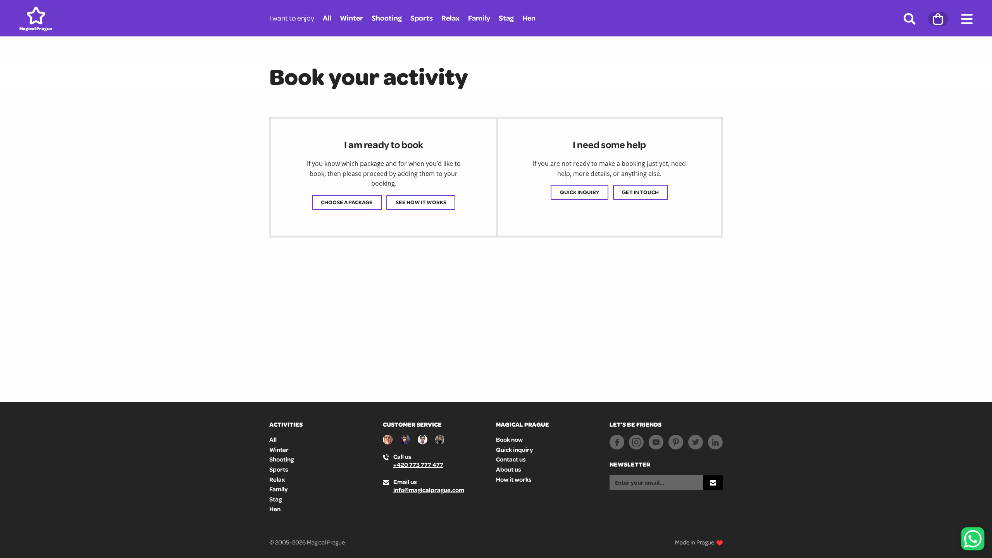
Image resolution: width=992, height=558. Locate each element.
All (327, 18)
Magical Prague (522, 424)
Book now (509, 439)
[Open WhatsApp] (973, 539)
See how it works (421, 202)
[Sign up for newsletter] (713, 482)
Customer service (412, 424)
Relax (450, 18)
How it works (514, 479)
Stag (506, 18)
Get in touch (640, 192)
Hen (529, 18)
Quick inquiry (579, 192)
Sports (421, 18)
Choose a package (347, 202)
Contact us (511, 459)
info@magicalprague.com (428, 490)
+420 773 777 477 (418, 464)
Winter (351, 18)
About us (508, 469)
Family (479, 18)
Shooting (387, 18)
